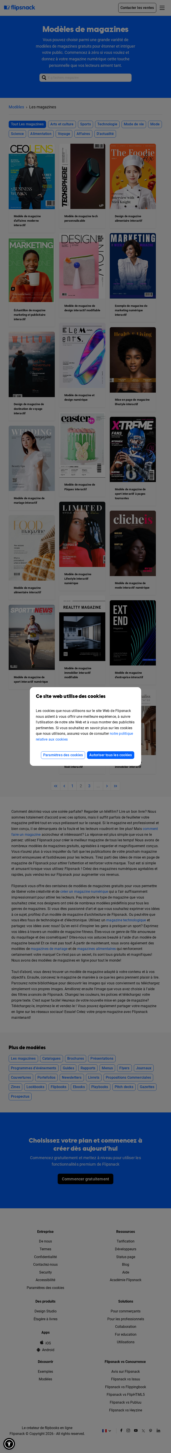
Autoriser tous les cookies (110, 755)
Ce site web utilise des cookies (71, 696)
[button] (9, 1444)
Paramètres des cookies (63, 755)
